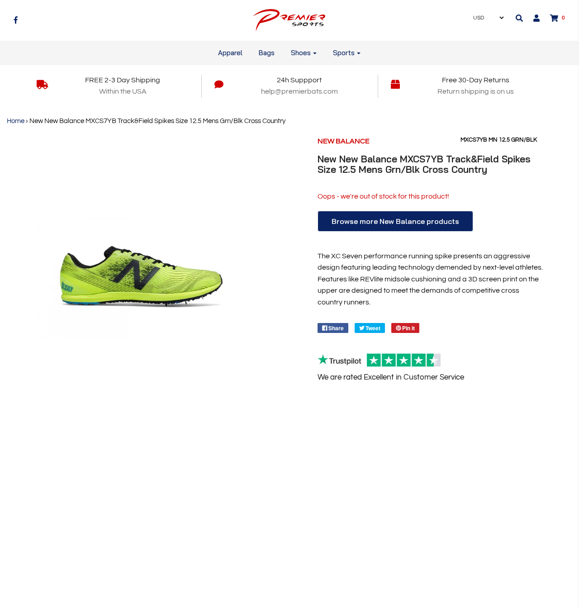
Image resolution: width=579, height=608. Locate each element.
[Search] (519, 18)
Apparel (230, 52)
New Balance (344, 141)
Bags (267, 52)
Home (15, 121)
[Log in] (532, 18)
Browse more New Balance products (395, 221)
